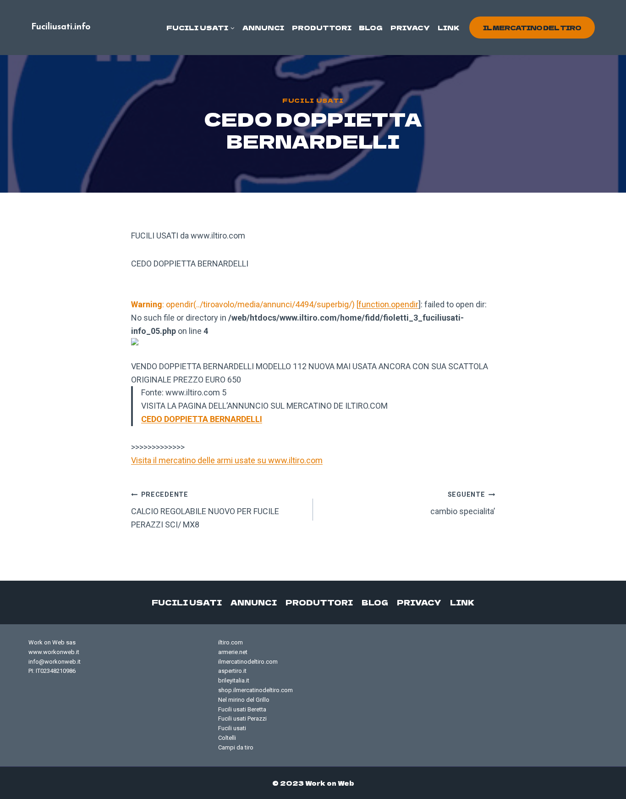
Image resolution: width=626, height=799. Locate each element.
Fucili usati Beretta (242, 709)
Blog (371, 27)
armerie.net (232, 652)
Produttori (321, 27)
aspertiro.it (232, 670)
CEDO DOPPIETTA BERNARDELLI (201, 419)
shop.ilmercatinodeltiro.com (255, 690)
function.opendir (388, 304)
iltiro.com (230, 642)
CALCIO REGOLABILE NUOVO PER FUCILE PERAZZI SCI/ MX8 (205, 510)
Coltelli (227, 737)
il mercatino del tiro (532, 27)
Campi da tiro (235, 747)
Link (449, 27)
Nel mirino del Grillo (243, 699)
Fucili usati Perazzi (242, 718)
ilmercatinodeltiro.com (248, 661)
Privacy (410, 27)
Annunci (263, 27)
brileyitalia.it (233, 680)
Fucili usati (313, 100)
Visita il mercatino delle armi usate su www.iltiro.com (227, 460)
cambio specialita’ (462, 503)
